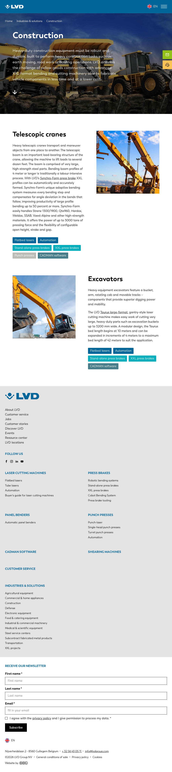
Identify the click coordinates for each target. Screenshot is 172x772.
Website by (11, 763)
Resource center (16, 438)
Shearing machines (104, 552)
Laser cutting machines (25, 473)
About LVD (12, 410)
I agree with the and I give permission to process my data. (59, 718)
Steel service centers (17, 633)
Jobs (8, 419)
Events (9, 433)
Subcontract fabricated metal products (28, 638)
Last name (12, 688)
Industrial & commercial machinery (26, 623)
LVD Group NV (23, 757)
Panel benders (17, 515)
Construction (13, 603)
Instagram (11, 461)
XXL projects (12, 648)
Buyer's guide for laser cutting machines (29, 495)
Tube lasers (12, 485)
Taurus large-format (114, 312)
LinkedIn (16, 461)
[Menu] (164, 6)
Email (9, 703)
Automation (48, 240)
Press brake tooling (99, 500)
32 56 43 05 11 (72, 751)
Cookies (97, 757)
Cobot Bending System (102, 495)
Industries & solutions (25, 586)
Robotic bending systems (103, 480)
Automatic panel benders (20, 522)
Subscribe (16, 727)
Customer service (17, 414)
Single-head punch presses (104, 527)
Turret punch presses (100, 532)
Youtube (22, 461)
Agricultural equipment (19, 593)
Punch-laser (95, 522)
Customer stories (16, 424)
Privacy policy (80, 757)
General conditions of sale (52, 757)
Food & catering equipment (21, 618)
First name (12, 674)
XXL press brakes (67, 248)
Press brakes (99, 473)
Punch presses (24, 255)
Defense (10, 608)
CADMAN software (53, 255)
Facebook (6, 461)
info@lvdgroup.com (97, 751)
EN (155, 6)
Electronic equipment (18, 613)
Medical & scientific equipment (23, 628)
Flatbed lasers (24, 240)
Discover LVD (14, 428)
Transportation (14, 643)
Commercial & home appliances (24, 598)
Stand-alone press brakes (32, 248)
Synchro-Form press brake (58, 178)
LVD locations (14, 442)
